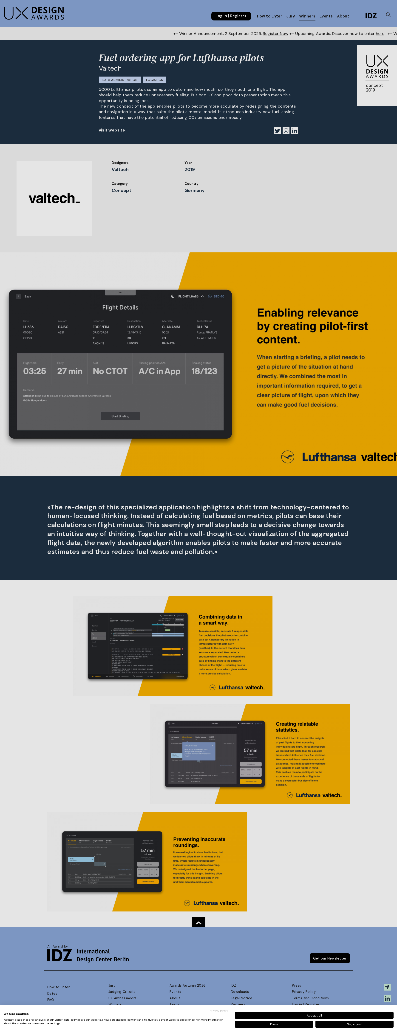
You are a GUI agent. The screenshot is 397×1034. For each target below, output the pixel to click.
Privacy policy (219, 1010)
